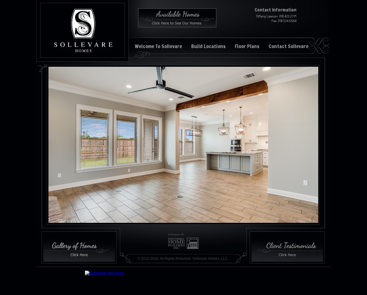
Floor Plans (247, 46)
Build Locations (208, 46)
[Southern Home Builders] (183, 243)
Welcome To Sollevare (158, 46)
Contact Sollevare (289, 46)
